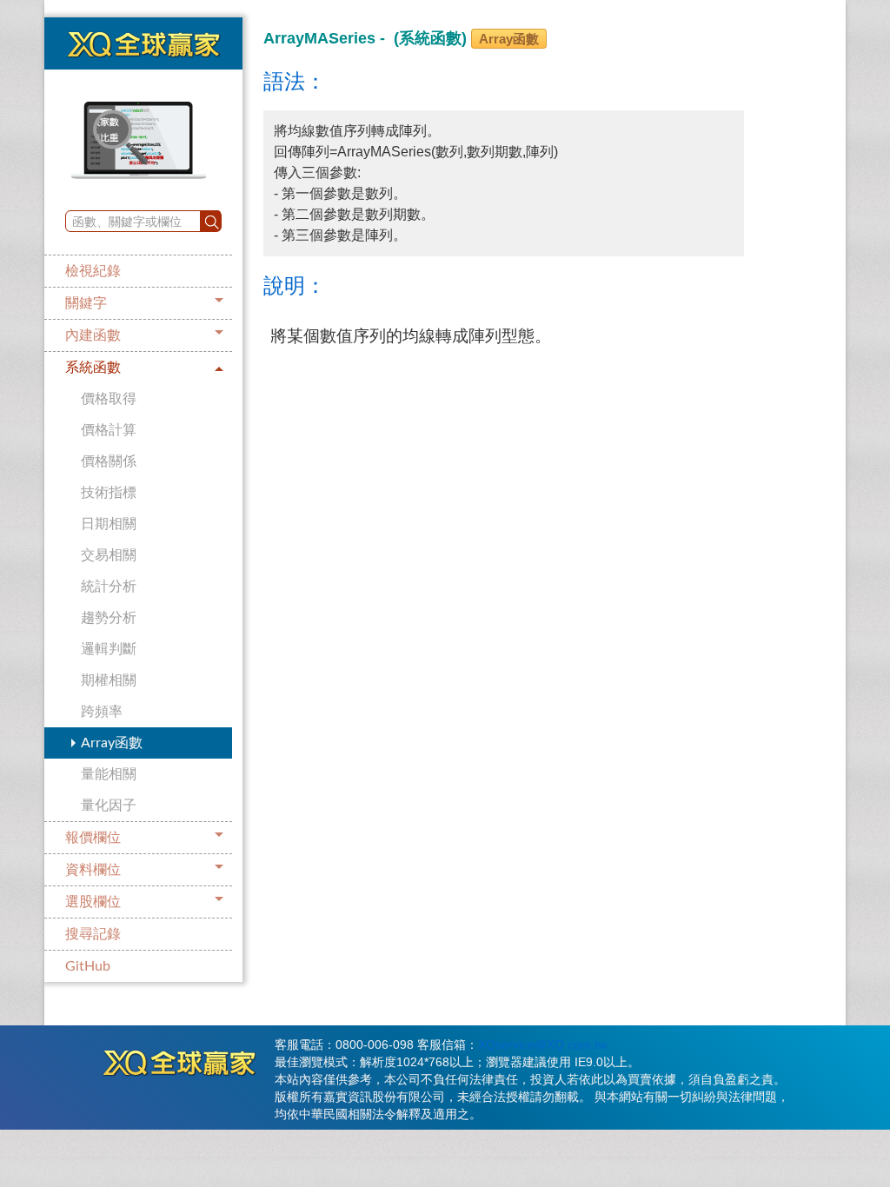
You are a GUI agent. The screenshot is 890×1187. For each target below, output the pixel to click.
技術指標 (108, 493)
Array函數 (112, 743)
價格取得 (108, 399)
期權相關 (108, 680)
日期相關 (108, 524)
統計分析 (108, 587)
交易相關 (108, 555)
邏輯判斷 (108, 649)
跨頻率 (102, 712)
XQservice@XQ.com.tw (542, 1044)
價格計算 (108, 430)
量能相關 (108, 774)
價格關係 (108, 461)
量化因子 (108, 805)
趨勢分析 (108, 618)
